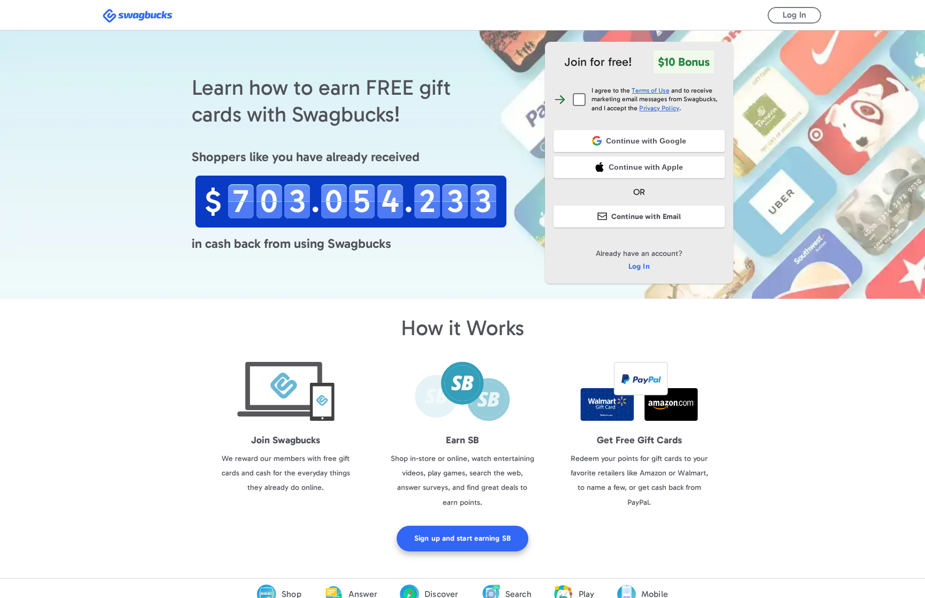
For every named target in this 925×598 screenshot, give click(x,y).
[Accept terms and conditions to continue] (639, 179)
